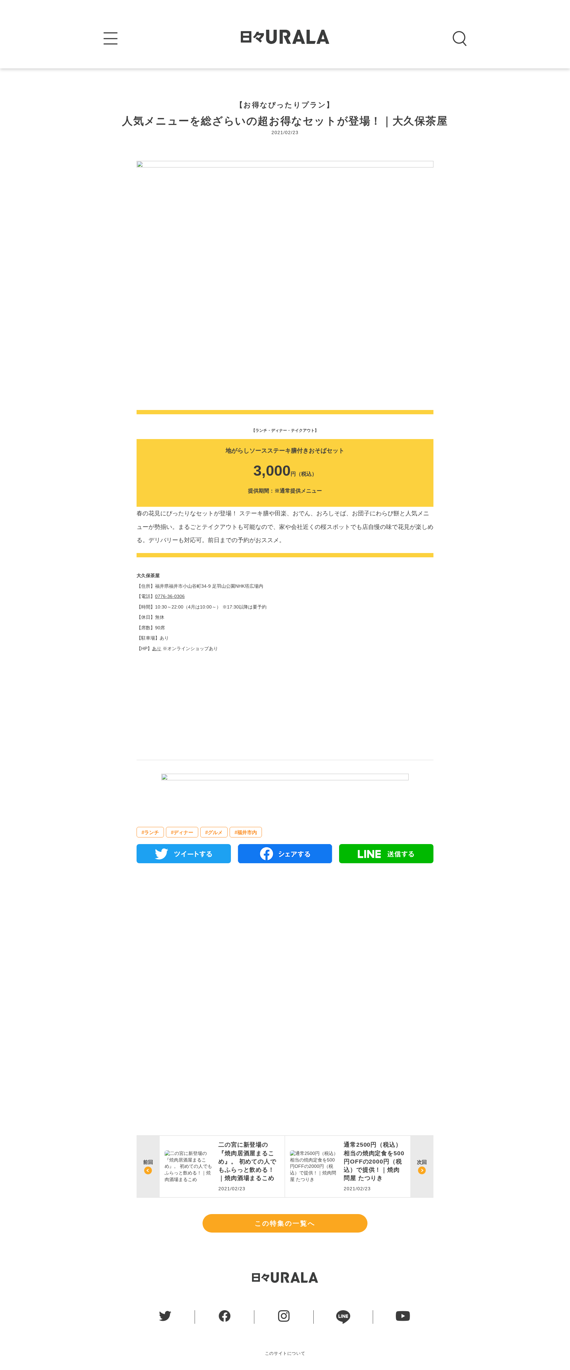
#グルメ (214, 832)
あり (156, 648)
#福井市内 (246, 832)
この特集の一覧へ (285, 1223)
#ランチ (150, 832)
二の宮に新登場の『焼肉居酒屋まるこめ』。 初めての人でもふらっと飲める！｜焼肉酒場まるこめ (247, 1161)
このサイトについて (285, 1353)
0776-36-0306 (170, 596)
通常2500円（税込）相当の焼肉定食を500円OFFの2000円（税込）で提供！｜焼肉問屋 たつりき (374, 1161)
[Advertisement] (285, 944)
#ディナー (182, 832)
